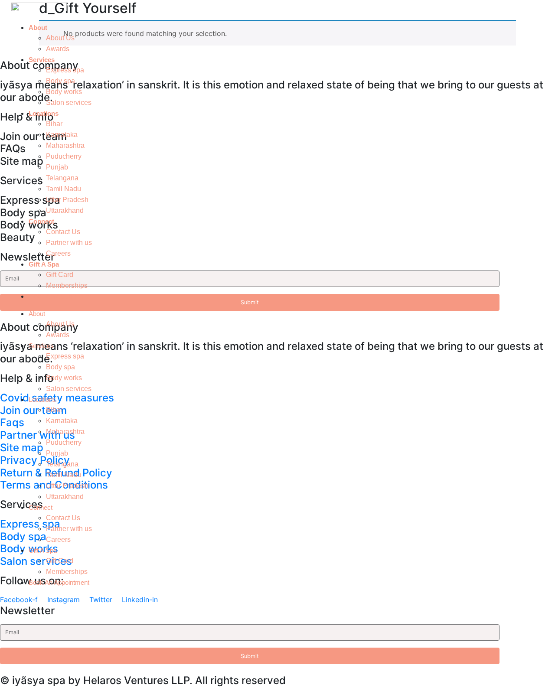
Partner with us (69, 242)
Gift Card (59, 274)
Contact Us (63, 231)
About (38, 27)
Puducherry (64, 156)
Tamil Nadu (63, 188)
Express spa (65, 70)
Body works (64, 91)
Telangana (62, 178)
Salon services (68, 102)
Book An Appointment (62, 296)
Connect (41, 221)
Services (42, 59)
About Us (60, 38)
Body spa (60, 81)
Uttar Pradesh (67, 199)
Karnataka (62, 134)
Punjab (57, 167)
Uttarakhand (65, 210)
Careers (58, 253)
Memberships (67, 285)
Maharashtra (65, 145)
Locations (44, 113)
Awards (57, 48)
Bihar (54, 123)
